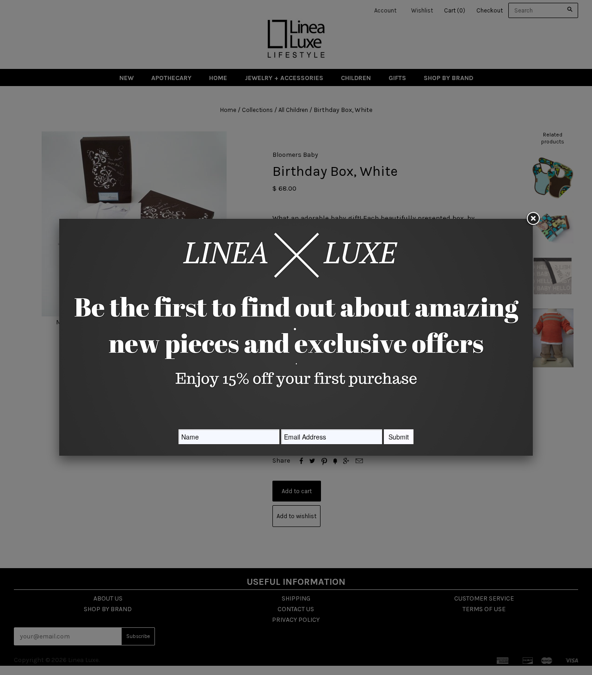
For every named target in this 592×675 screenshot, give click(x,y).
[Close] (532, 219)
